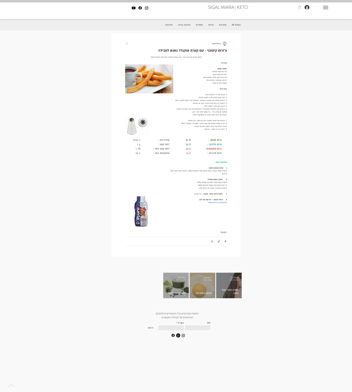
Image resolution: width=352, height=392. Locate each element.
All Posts (236, 24)
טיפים (211, 24)
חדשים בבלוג (184, 24)
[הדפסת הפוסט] (212, 241)
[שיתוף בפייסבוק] (225, 241)
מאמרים (199, 24)
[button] (299, 7)
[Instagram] (146, 8)
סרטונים (168, 24)
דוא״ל (181, 323)
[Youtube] (133, 8)
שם (208, 322)
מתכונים (222, 24)
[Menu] (325, 7)
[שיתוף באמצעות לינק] (219, 241)
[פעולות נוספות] (126, 43)
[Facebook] (140, 8)
